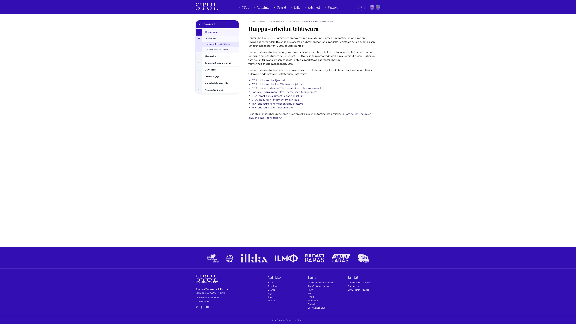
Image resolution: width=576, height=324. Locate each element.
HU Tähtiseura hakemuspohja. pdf (272, 108)
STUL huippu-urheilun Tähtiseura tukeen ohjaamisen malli (287, 88)
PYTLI (311, 297)
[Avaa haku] (361, 7)
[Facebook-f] (202, 307)
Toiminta (272, 286)
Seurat (271, 290)
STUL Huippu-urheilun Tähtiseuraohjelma (277, 84)
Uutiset (272, 300)
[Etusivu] (207, 7)
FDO (310, 290)
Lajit (270, 293)
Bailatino (312, 304)
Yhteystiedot (203, 301)
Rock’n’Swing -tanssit (319, 286)
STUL (270, 282)
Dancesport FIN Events (360, 282)
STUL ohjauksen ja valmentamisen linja (275, 100)
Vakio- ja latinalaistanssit (321, 282)
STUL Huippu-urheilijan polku (269, 80)
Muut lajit (313, 300)
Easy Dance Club (317, 308)
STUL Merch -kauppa (358, 290)
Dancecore (353, 286)
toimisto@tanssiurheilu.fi (209, 297)
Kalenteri (273, 297)
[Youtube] (207, 307)
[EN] (372, 7)
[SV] (378, 7)
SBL (310, 293)
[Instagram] (197, 307)
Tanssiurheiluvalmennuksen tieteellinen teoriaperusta (284, 92)
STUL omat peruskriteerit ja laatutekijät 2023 (278, 96)
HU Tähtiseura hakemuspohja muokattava (277, 104)
